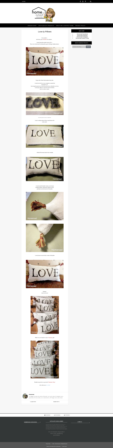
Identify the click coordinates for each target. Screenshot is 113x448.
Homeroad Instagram (82, 36)
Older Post (33, 401)
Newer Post (56, 401)
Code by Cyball (64, 446)
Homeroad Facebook (82, 34)
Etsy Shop (48, 385)
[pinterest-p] (85, 1)
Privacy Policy (80, 25)
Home (24, 1)
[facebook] (80, 1)
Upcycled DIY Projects (46, 25)
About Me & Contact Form (64, 25)
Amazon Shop (32, 25)
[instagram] (83, 1)
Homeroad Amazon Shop (82, 38)
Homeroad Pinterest (82, 35)
